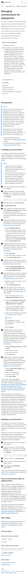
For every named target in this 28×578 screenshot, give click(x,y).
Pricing (2, 572)
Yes (5, 539)
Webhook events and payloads (9, 513)
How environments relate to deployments (12, 480)
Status (21, 571)
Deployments (11, 511)
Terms (13, 571)
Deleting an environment (11, 419)
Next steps (5, 518)
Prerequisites (6, 103)
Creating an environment (11, 150)
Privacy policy (4, 541)
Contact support (6, 564)
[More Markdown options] (14, 80)
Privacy (17, 571)
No (10, 539)
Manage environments (21, 6)
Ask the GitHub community (9, 562)
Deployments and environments (12, 145)
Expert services (9, 572)
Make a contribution (8, 552)
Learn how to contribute (6, 555)
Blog (15, 572)
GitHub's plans (19, 134)
